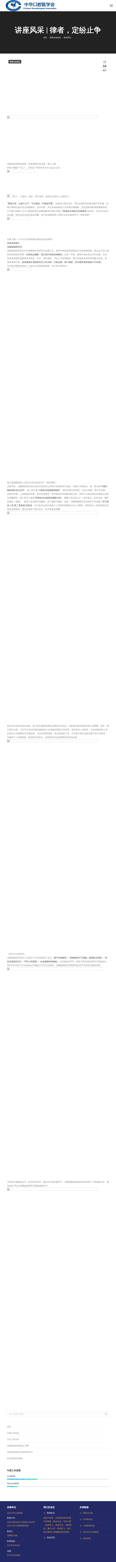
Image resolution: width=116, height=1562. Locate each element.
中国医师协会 (89, 1526)
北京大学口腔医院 (91, 1532)
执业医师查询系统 (15, 1458)
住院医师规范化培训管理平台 (20, 1452)
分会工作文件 (13, 1439)
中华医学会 (88, 1519)
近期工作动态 (13, 1433)
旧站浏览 (87, 1538)
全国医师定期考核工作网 (18, 1446)
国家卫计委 (88, 1513)
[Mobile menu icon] (111, 5)
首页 (9, 1427)
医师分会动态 (15, 62)
